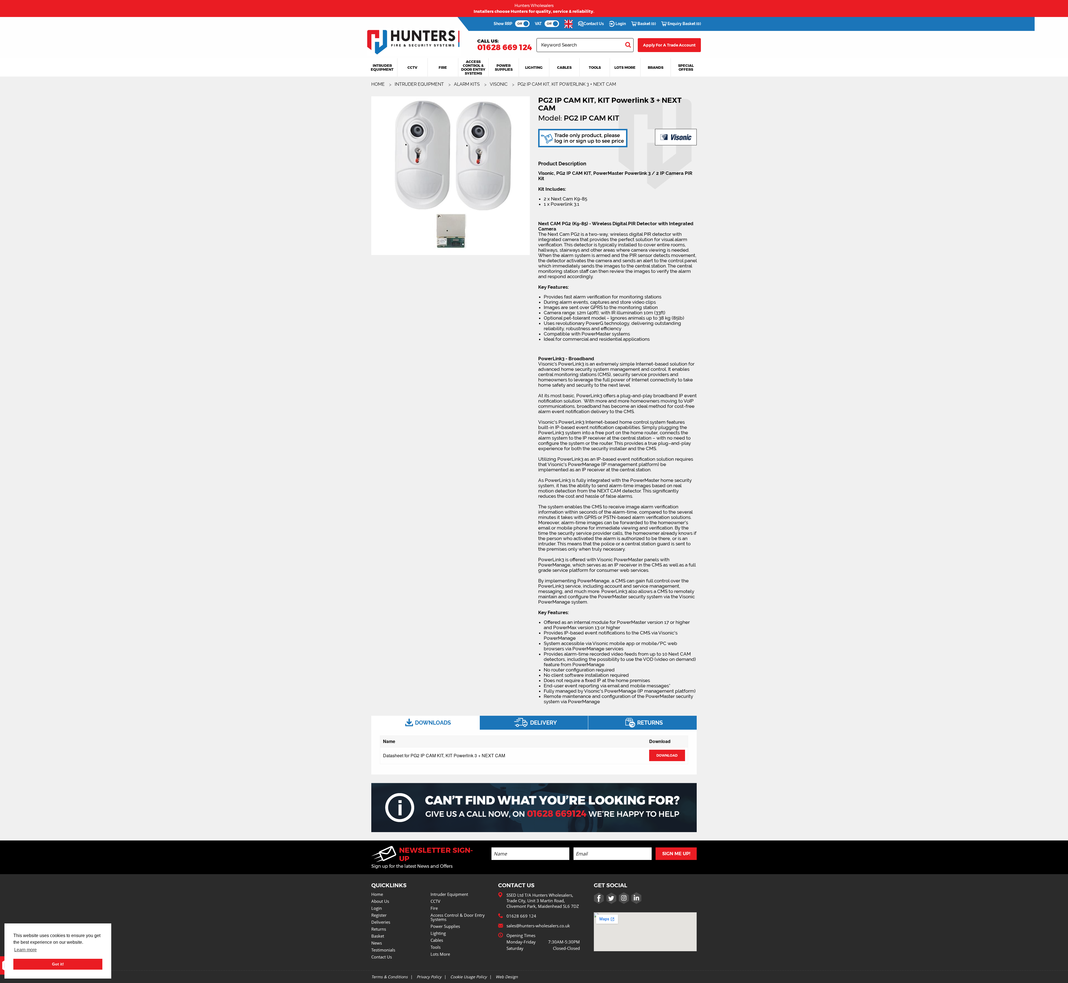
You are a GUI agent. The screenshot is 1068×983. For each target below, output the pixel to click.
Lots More (440, 954)
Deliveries (380, 922)
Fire (434, 908)
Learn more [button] (25, 949)
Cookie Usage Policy (468, 976)
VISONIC (499, 84)
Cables (437, 940)
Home (377, 894)
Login (620, 23)
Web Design (507, 976)
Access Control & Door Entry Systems (458, 917)
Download (667, 755)
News (376, 943)
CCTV (435, 901)
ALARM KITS (467, 84)
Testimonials (383, 950)
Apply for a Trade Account (669, 45)
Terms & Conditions (389, 976)
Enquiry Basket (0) (684, 23)
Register (379, 915)
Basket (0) (646, 23)
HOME (378, 84)
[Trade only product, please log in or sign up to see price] (582, 137)
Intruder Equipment (449, 894)
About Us (380, 901)
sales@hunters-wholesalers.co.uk (538, 925)
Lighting (438, 933)
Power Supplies (445, 926)
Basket (377, 936)
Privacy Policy (429, 976)
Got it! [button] (58, 964)
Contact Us (594, 23)
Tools (436, 947)
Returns (378, 929)
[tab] (425, 723)
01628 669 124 (504, 47)
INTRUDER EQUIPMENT (420, 84)
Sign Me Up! (676, 853)
